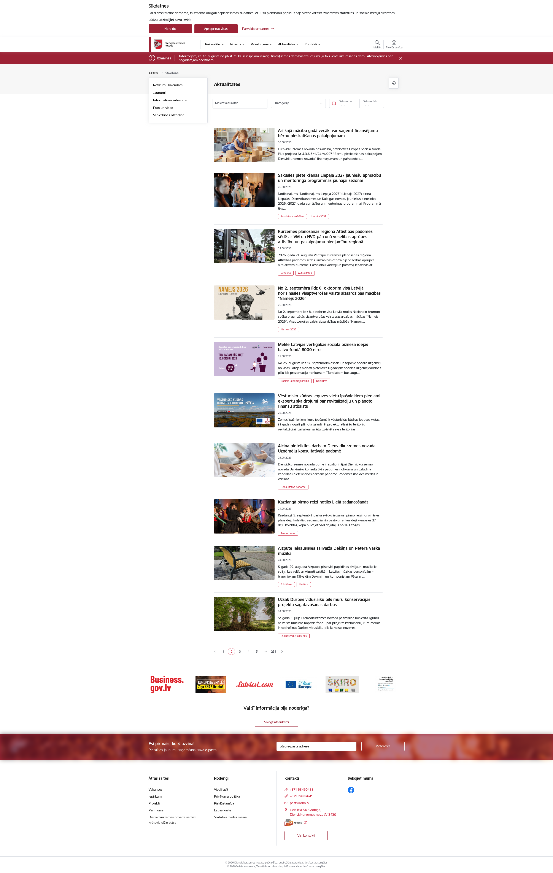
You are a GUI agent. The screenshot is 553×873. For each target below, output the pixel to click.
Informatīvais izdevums (170, 100)
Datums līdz (370, 101)
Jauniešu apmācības (292, 216)
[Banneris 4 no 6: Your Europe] (298, 684)
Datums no (345, 101)
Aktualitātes (305, 273)
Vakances (155, 789)
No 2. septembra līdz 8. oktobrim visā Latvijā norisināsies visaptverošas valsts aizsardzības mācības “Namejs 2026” (329, 293)
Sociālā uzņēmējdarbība (295, 380)
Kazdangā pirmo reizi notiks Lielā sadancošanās (323, 502)
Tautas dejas (288, 533)
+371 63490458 (301, 789)
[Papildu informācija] (305, 822)
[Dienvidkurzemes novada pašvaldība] (175, 44)
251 (273, 651)
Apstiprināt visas (216, 29)
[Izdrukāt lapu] (393, 83)
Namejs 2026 (288, 329)
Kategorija (282, 103)
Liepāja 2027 (318, 216)
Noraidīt (170, 29)
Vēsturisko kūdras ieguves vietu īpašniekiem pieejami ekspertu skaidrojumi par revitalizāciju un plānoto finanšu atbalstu (329, 401)
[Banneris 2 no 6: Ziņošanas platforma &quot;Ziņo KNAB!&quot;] (210, 684)
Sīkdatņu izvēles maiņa (230, 817)
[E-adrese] (293, 822)
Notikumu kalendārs (168, 85)
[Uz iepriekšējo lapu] (214, 651)
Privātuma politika (227, 796)
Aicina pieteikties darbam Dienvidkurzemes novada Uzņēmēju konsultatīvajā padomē (326, 448)
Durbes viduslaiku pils (294, 635)
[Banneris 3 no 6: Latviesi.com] (254, 684)
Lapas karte (222, 810)
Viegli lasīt (221, 789)
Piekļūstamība (224, 803)
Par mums (156, 810)
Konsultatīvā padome (293, 487)
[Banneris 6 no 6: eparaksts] (385, 684)
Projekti (154, 803)
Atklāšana (286, 584)
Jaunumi (159, 93)
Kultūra (303, 584)
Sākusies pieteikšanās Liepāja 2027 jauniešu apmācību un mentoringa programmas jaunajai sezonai (329, 178)
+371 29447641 (301, 796)
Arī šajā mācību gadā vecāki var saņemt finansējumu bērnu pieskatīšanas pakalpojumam (328, 133)
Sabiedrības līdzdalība (168, 115)
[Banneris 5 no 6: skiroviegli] (342, 684)
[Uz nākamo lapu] (282, 651)
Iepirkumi (155, 796)
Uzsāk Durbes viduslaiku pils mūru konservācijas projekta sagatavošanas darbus (324, 602)
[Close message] (400, 58)
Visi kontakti (306, 835)
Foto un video (163, 108)
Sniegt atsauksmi (276, 722)
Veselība (286, 273)
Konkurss (321, 380)
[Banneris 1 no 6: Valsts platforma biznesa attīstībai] (167, 684)
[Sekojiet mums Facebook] (351, 790)
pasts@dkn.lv (299, 803)
